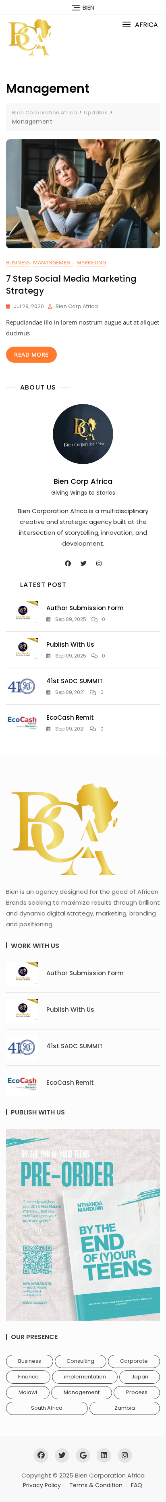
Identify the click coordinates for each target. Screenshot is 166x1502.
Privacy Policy (42, 1485)
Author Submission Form (85, 608)
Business (18, 262)
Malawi (28, 1392)
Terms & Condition (95, 1485)
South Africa (46, 1408)
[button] (140, 24)
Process (136, 1392)
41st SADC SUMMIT (74, 681)
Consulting (80, 1361)
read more (31, 354)
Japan (139, 1376)
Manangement (53, 262)
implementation (85, 1376)
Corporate (134, 1361)
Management (82, 1392)
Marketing (91, 262)
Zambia (124, 1408)
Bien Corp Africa (77, 306)
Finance (28, 1376)
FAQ (136, 1485)
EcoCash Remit (70, 717)
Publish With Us (70, 644)
